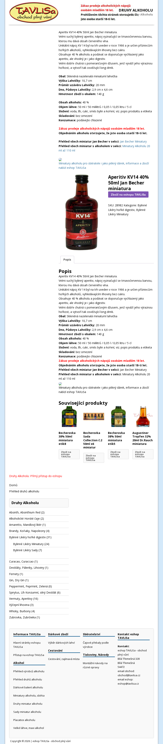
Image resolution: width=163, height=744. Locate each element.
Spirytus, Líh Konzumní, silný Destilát (32, 592)
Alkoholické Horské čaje (24, 518)
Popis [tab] (67, 259)
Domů (13, 485)
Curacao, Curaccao (21, 561)
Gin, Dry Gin (16, 580)
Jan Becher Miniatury (133, 141)
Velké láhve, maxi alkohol (28, 728)
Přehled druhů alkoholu (24, 491)
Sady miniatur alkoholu (27, 712)
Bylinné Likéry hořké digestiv (27, 537)
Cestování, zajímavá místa (64, 659)
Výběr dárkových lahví (61, 642)
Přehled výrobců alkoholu (28, 671)
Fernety (14, 574)
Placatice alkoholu (24, 720)
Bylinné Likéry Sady (25, 550)
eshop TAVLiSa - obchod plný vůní (52, 741)
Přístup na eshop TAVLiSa (28, 655)
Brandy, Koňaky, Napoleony (27, 531)
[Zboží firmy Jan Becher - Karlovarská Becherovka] (60, 159)
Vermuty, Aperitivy (20, 598)
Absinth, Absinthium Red (24, 512)
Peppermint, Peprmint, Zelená (28, 586)
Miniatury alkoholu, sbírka (29, 695)
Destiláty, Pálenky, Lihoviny (26, 567)
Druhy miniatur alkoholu (27, 703)
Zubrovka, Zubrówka (22, 617)
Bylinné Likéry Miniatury (28, 544)
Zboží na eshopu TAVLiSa (128, 194)
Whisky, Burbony (20, 611)
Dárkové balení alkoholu (28, 687)
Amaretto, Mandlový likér (25, 525)
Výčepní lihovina (19, 605)
